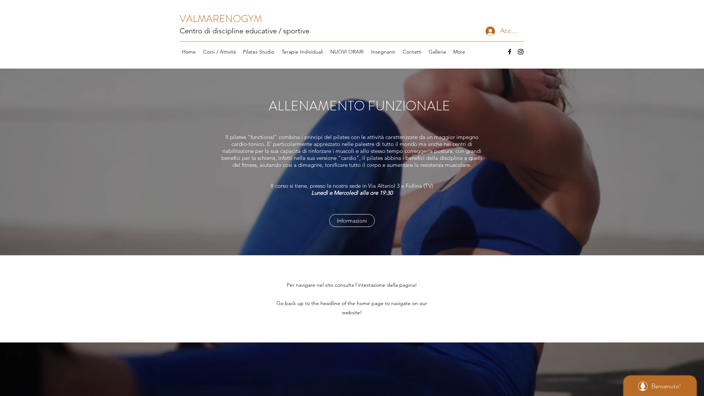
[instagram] (520, 51)
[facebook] (509, 51)
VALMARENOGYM (221, 19)
